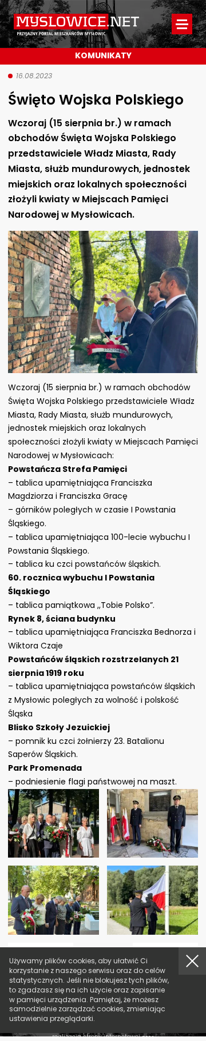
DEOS (148, 1037)
